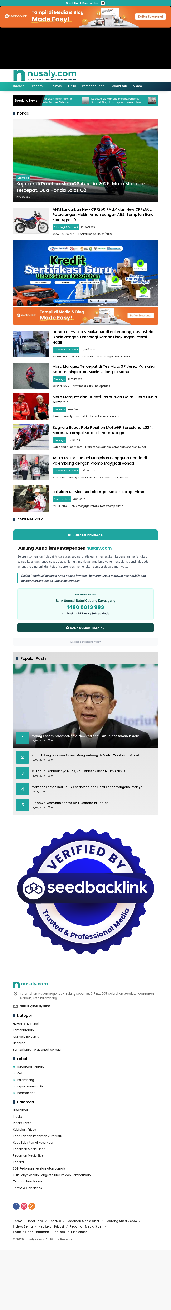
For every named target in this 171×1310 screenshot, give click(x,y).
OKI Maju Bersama (26, 1036)
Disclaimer (20, 1110)
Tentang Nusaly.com (28, 1181)
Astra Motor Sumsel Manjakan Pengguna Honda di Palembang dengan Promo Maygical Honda (100, 460)
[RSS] (31, 1206)
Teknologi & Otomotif (66, 227)
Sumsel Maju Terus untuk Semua (37, 1049)
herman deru (26, 1093)
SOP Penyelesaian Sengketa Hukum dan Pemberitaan (52, 1175)
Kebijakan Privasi (24, 1129)
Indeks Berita (22, 1123)
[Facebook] (16, 1206)
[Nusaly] (45, 75)
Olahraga (23, 177)
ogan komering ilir (30, 1086)
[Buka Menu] (146, 75)
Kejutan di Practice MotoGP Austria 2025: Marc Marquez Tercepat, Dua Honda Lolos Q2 (80, 187)
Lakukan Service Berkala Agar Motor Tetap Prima (98, 491)
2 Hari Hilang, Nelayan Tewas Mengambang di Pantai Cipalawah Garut (85, 755)
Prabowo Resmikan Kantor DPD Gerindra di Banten (70, 803)
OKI (19, 1073)
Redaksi (18, 1162)
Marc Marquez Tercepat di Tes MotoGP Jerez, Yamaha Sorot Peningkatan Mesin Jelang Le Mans (104, 369)
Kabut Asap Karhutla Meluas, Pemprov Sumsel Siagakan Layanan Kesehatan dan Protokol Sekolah (94, 100)
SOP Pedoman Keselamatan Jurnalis (39, 1168)
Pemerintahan (62, 499)
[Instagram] (24, 1206)
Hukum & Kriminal (26, 1023)
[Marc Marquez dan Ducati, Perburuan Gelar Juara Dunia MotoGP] (31, 406)
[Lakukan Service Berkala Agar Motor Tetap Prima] (31, 498)
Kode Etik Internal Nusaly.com (34, 1142)
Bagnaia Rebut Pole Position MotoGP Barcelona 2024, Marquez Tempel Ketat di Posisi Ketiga (103, 430)
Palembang (25, 1080)
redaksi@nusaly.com (35, 1006)
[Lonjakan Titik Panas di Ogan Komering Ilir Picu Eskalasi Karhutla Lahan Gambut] (130, 100)
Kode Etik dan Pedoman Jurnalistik (37, 1136)
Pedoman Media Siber (29, 1149)
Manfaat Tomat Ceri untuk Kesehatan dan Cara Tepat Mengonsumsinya (87, 787)
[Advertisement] (85, 1279)
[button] (137, 75)
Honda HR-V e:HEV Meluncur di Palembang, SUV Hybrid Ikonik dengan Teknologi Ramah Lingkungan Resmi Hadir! (103, 337)
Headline (19, 1043)
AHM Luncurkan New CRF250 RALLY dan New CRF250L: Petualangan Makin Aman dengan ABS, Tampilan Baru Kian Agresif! (103, 214)
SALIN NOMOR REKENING (87, 627)
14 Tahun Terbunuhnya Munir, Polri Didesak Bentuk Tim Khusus (78, 771)
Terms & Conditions (27, 1188)
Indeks (17, 1116)
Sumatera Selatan (30, 1067)
